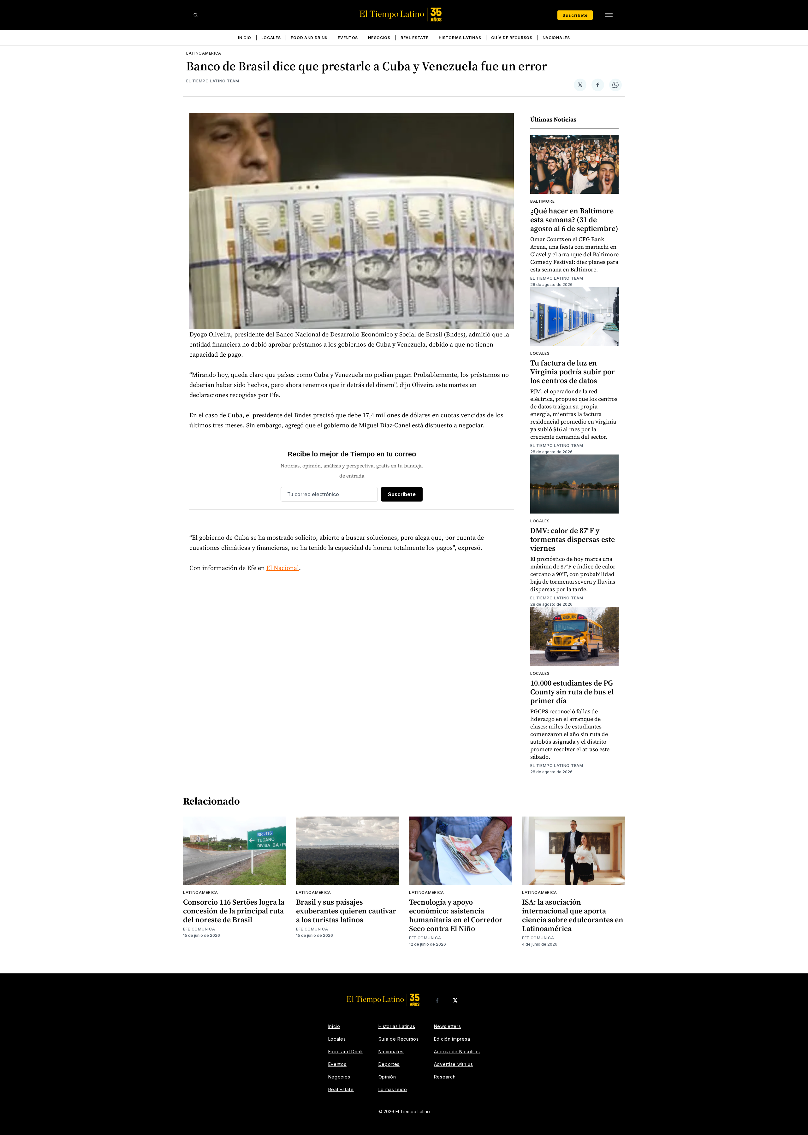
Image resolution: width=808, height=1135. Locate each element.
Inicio (244, 37)
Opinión (387, 1076)
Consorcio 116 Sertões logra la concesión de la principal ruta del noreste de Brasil (233, 911)
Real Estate (415, 37)
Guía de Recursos (511, 37)
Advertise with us (453, 1064)
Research (445, 1076)
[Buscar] (195, 15)
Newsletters (447, 1026)
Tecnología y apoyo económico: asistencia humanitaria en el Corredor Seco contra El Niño (455, 915)
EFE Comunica (199, 929)
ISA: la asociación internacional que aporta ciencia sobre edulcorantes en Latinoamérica (572, 915)
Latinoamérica (203, 53)
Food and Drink (309, 37)
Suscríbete (575, 15)
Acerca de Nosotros (457, 1051)
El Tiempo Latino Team (212, 81)
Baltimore (542, 201)
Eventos (348, 37)
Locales (271, 37)
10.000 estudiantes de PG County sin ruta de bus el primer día (572, 692)
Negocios (379, 37)
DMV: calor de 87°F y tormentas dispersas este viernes (572, 539)
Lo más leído (392, 1089)
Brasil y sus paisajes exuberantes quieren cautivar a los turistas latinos (346, 911)
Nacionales (556, 37)
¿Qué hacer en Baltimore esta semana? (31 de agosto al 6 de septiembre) (574, 219)
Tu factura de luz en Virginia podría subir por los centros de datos (572, 372)
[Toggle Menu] (608, 15)
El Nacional (282, 567)
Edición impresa (452, 1039)
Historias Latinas (460, 37)
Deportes (389, 1064)
